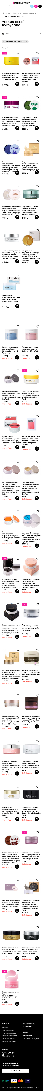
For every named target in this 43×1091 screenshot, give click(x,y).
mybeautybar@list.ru (8, 1056)
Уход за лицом (29, 13)
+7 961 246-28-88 (8, 1053)
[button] (15, 1071)
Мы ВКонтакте (27, 1027)
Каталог (16, 13)
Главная (6, 13)
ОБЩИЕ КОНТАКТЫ (29, 1024)
